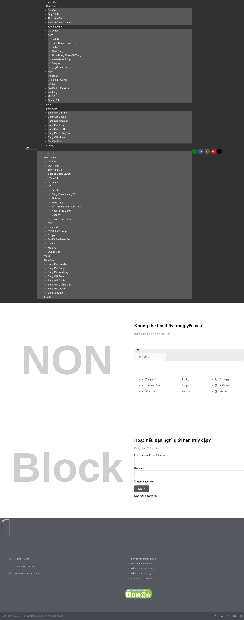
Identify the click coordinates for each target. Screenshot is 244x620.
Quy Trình (53, 14)
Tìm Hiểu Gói (55, 18)
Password (139, 468)
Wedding (52, 92)
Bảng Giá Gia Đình (58, 129)
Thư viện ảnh (53, 26)
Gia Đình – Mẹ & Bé (59, 88)
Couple (51, 84)
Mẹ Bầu (52, 96)
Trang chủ (49, 153)
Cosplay (56, 63)
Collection (53, 30)
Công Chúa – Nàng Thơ (65, 43)
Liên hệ (50, 145)
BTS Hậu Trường (57, 79)
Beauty (55, 38)
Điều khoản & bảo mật (139, 551)
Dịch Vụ (52, 10)
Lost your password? (145, 495)
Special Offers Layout (59, 22)
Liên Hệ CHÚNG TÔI (14, 551)
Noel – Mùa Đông (61, 59)
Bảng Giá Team (56, 125)
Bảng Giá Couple (57, 116)
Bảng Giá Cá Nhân (58, 112)
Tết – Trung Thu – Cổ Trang (66, 55)
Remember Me (145, 481)
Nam (50, 71)
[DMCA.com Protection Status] (138, 593)
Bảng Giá (51, 108)
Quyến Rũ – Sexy (61, 67)
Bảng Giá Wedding (58, 120)
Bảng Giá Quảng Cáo (59, 133)
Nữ (49, 34)
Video (49, 104)
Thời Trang (57, 51)
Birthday (56, 47)
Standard (53, 75)
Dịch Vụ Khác (55, 141)
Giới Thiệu (51, 6)
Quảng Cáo (54, 100)
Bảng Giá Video (56, 137)
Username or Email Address (149, 455)
